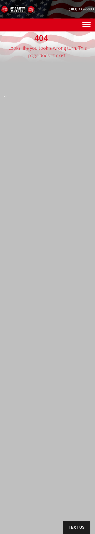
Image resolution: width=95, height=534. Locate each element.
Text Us (77, 527)
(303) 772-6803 (81, 9)
